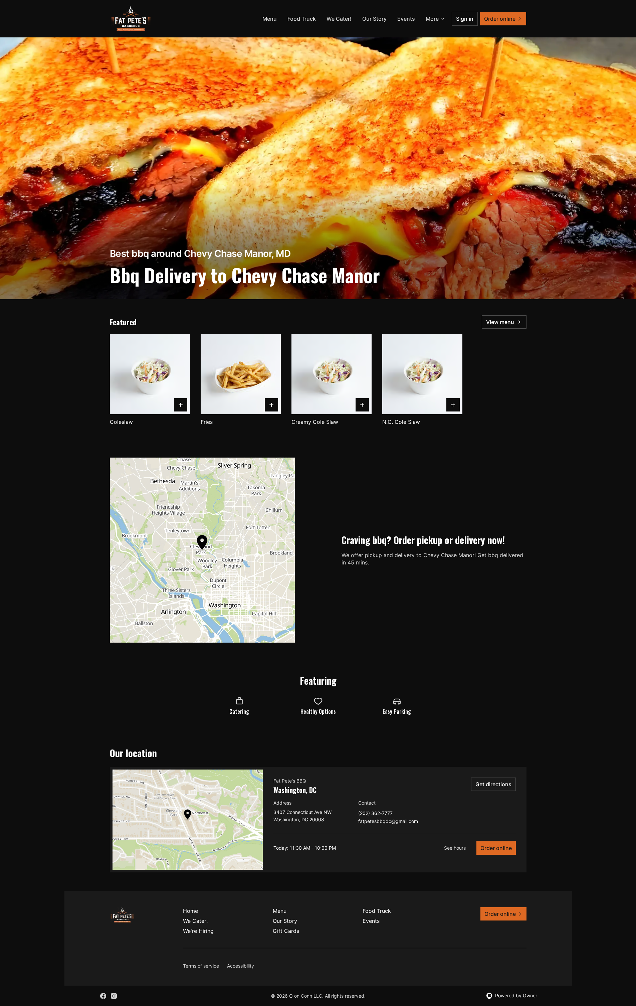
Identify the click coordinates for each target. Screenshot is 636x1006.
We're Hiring (198, 931)
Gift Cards (286, 931)
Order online (496, 848)
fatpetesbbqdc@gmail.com (388, 821)
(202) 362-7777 (375, 813)
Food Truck (301, 18)
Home (190, 910)
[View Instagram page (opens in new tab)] (114, 996)
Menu (269, 18)
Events (406, 18)
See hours (455, 848)
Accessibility (240, 966)
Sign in (464, 18)
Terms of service (201, 966)
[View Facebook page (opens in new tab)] (103, 996)
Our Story (374, 18)
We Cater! (339, 18)
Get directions (493, 784)
